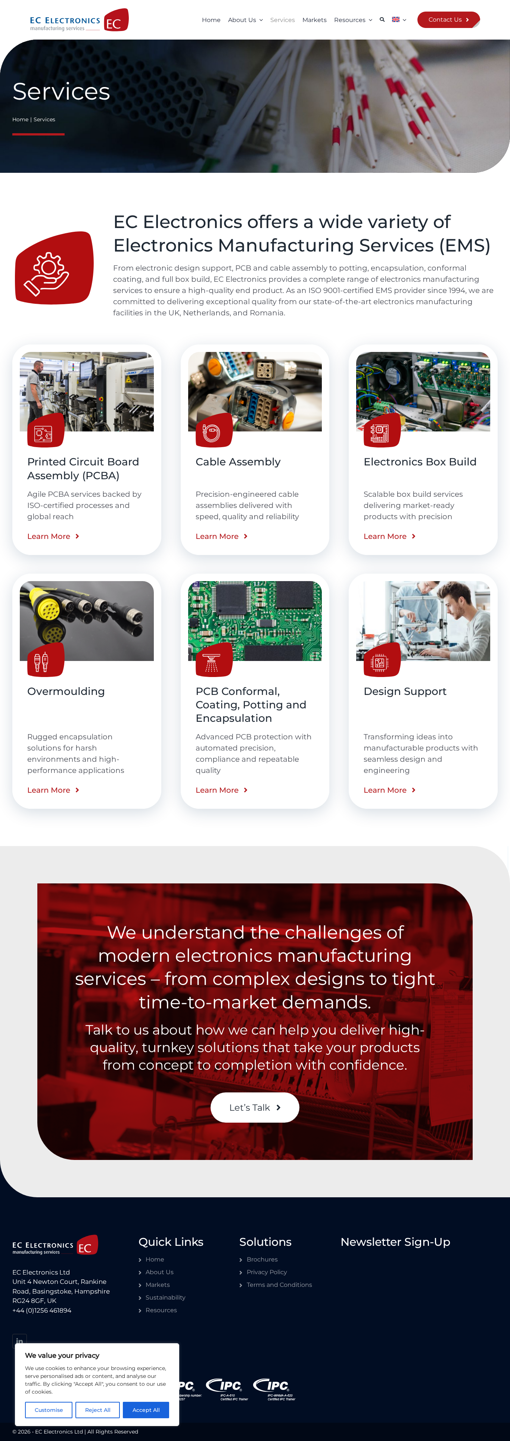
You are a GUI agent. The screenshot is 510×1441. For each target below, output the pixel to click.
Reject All (98, 1410)
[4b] (87, 585)
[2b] (423, 356)
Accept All (146, 1410)
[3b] (255, 356)
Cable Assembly (238, 461)
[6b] (255, 585)
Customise (49, 1410)
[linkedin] (19, 1341)
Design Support (405, 691)
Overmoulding (66, 691)
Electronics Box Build (420, 461)
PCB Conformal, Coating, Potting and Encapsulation (251, 705)
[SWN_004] (79, 12)
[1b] (87, 356)
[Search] (382, 19)
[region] (97, 1384)
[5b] (423, 585)
